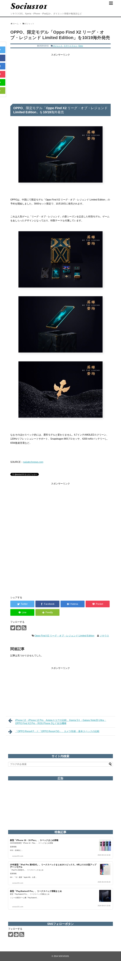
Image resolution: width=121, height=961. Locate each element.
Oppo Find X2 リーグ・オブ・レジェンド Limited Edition (64, 635)
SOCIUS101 (63, 956)
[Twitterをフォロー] (12, 627)
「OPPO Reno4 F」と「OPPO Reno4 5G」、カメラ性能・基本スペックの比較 (57, 731)
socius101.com (17, 856)
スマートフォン (70, 46)
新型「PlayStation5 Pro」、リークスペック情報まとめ (36, 891)
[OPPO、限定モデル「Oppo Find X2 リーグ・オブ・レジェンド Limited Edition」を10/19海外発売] (72, 604)
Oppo (80, 46)
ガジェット (58, 46)
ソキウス (104, 635)
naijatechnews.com (33, 462)
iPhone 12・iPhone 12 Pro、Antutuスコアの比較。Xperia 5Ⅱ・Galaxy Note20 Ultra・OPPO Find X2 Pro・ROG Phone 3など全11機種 (60, 722)
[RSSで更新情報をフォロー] (24, 627)
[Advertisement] (60, 77)
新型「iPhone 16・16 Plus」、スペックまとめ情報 (34, 840)
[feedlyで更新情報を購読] (18, 627)
